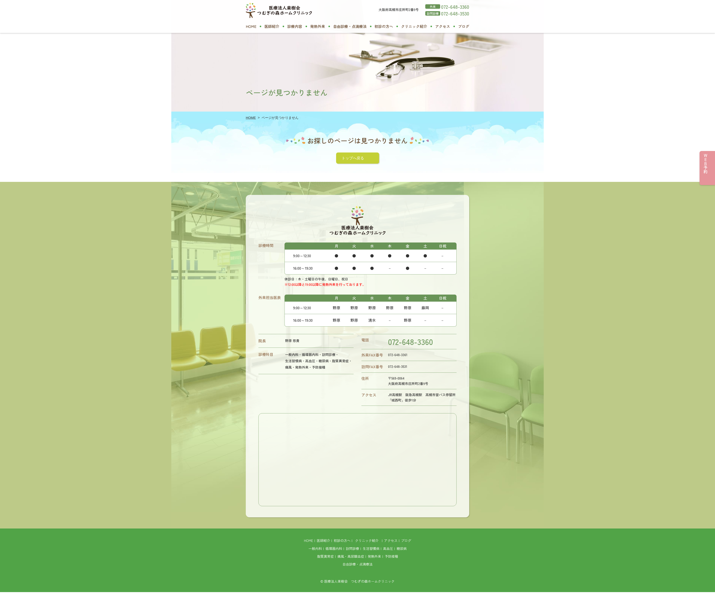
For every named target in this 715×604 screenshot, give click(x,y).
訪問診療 (352, 548)
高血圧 (388, 548)
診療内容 (294, 26)
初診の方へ (383, 26)
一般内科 (315, 548)
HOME (251, 26)
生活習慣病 (371, 548)
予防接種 (391, 556)
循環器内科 (333, 548)
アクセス (442, 26)
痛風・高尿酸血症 (350, 556)
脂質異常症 (325, 556)
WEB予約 (705, 163)
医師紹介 (271, 26)
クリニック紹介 (414, 26)
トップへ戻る (353, 158)
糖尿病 (402, 548)
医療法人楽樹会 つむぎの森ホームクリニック (359, 581)
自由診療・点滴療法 (350, 26)
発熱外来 (317, 26)
